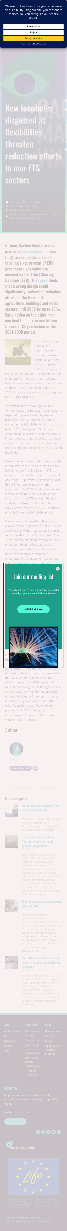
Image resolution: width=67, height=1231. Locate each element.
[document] (33, 615)
